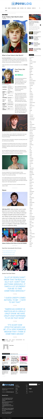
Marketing (31, 172)
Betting (31, 71)
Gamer (31, 141)
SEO (30, 207)
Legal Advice (32, 168)
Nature (31, 186)
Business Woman (33, 80)
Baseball (31, 66)
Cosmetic (31, 99)
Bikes (30, 72)
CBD (30, 90)
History (31, 152)
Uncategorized (32, 236)
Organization (32, 191)
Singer (31, 210)
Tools (30, 230)
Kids (30, 164)
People (31, 194)
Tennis (31, 227)
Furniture (31, 138)
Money (31, 177)
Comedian (31, 94)
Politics (31, 199)
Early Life (13, 339)
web (30, 241)
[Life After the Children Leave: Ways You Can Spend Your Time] (15, 368)
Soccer (31, 214)
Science (31, 205)
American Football (33, 61)
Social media (32, 219)
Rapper (31, 200)
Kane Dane (4, 18)
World (31, 244)
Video (31, 239)
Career (10, 339)
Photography (32, 197)
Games (31, 143)
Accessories (32, 57)
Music (31, 183)
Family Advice (32, 124)
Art (30, 65)
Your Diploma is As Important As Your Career (5, 363)
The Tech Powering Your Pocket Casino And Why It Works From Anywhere (7, 399)
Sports (31, 221)
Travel (6, 10)
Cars (30, 86)
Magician (31, 171)
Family (31, 122)
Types (31, 235)
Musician (31, 185)
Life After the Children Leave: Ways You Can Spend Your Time (14, 372)
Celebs (31, 91)
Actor (5, 13)
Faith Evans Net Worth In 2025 (8, 254)
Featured (31, 130)
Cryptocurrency (32, 102)
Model (31, 175)
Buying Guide (32, 83)
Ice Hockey (31, 158)
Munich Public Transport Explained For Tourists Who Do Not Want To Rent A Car (8, 409)
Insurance (31, 163)
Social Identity (32, 216)
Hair (30, 149)
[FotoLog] (21, 4)
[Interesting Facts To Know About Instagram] (23, 358)
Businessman (32, 82)
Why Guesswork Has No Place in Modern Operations (37, 32)
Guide (31, 147)
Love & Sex (31, 169)
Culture (31, 104)
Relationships (32, 202)
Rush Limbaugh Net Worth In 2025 (9, 250)
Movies (31, 180)
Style (30, 224)
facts (23, 339)
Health (31, 150)
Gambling (31, 139)
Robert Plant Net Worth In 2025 (9, 252)
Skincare (31, 213)
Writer (31, 246)
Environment (32, 119)
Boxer (31, 77)
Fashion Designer (33, 127)
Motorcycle (31, 179)
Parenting (31, 193)
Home (3, 13)
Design (31, 110)
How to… (31, 157)
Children (31, 93)
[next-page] (4, 376)
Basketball (31, 68)
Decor (31, 108)
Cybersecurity (32, 105)
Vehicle (31, 238)
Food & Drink (32, 135)
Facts (30, 121)
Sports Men (32, 222)
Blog (30, 75)
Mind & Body (32, 174)
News (31, 189)
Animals (31, 63)
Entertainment (32, 118)
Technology (32, 225)
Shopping (31, 208)
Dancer (31, 107)
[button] (39, 8)
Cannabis (31, 85)
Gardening (31, 144)
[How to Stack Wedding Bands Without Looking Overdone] (31, 49)
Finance (31, 132)
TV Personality (32, 233)
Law (30, 166)
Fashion (31, 125)
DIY (30, 111)
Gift (30, 146)
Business (31, 79)
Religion (31, 204)
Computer (31, 97)
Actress (31, 60)
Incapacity (31, 160)
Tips (30, 228)
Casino (31, 88)
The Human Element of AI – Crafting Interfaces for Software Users (7, 405)
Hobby (31, 154)
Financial (31, 133)
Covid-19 (31, 100)
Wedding (31, 243)
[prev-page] (2, 376)
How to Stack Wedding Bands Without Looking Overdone (37, 49)
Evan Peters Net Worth (19, 339)
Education (31, 116)
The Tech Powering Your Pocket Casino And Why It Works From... (34, 22)
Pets (30, 196)
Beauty (31, 69)
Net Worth (6, 14)
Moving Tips (32, 182)
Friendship (31, 136)
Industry (31, 161)
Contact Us (31, 391)
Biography (6, 339)
